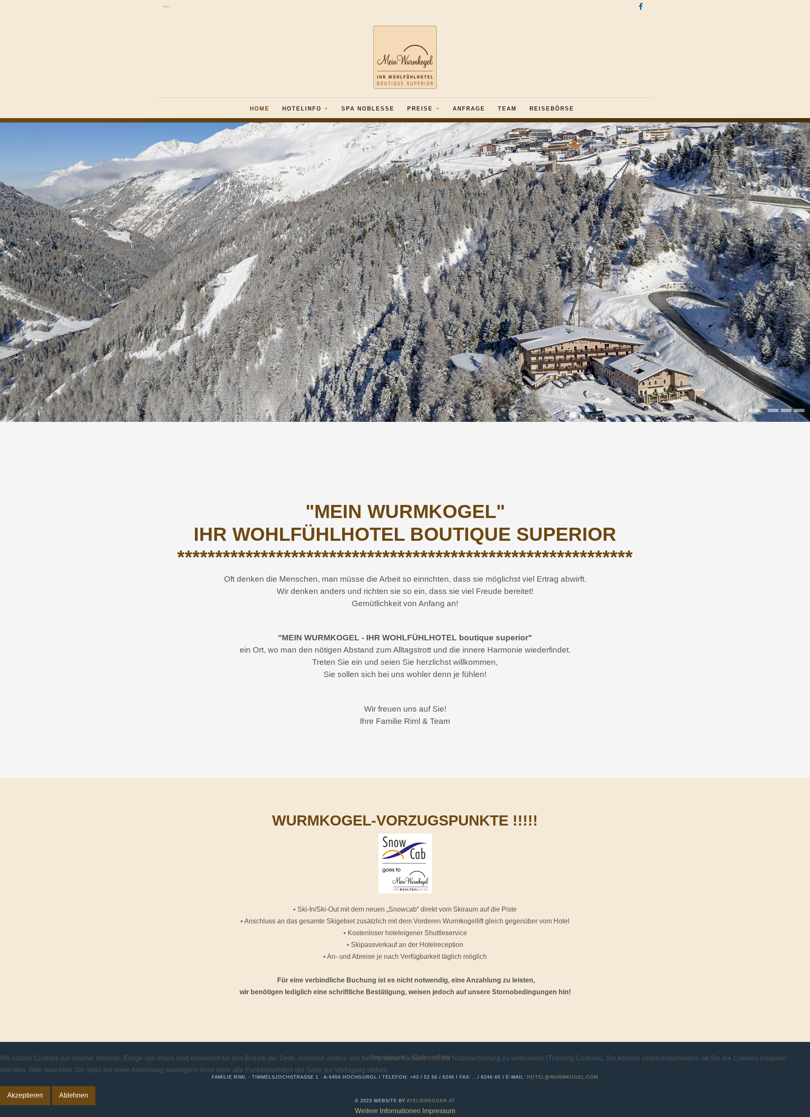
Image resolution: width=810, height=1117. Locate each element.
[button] (754, 410)
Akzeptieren (25, 1095)
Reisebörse (551, 108)
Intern (166, 6)
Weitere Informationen (388, 1110)
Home (260, 108)
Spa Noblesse (367, 108)
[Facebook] (641, 6)
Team (507, 108)
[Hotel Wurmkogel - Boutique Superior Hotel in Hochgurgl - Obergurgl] (405, 57)
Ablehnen (73, 1095)
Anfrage (469, 108)
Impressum (438, 1110)
